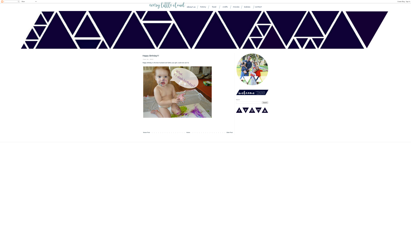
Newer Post (146, 132)
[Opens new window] (239, 113)
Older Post (229, 132)
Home (188, 132)
